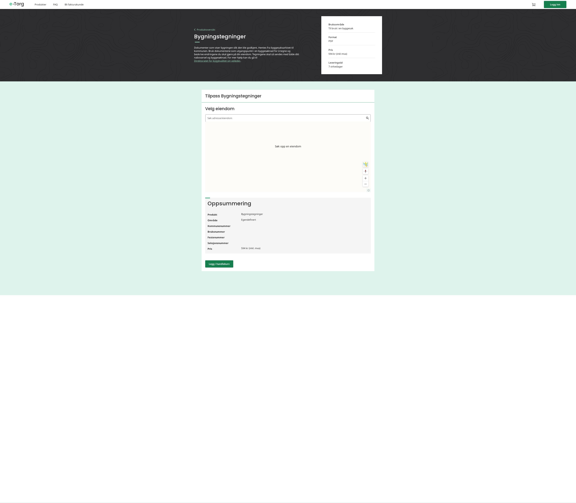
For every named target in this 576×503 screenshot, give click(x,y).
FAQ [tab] (55, 4)
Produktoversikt (206, 29)
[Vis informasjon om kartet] (369, 190)
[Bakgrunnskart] (365, 164)
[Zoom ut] (365, 184)
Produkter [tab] (40, 4)
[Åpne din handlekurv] (534, 4)
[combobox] (286, 118)
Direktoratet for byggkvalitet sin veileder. (217, 61)
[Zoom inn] (365, 178)
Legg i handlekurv (219, 264)
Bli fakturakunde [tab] (74, 4)
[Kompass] (365, 171)
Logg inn (555, 4)
